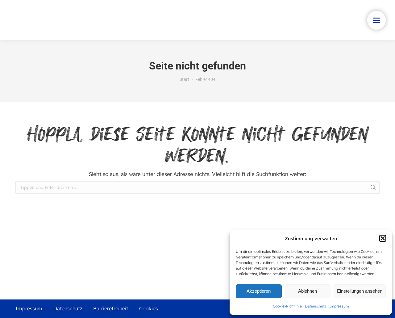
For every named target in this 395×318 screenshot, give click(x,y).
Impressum (339, 306)
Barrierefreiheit (110, 308)
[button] (383, 238)
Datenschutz (315, 306)
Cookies (148, 308)
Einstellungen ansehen (359, 291)
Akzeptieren (259, 291)
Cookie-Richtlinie (287, 306)
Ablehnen (307, 291)
